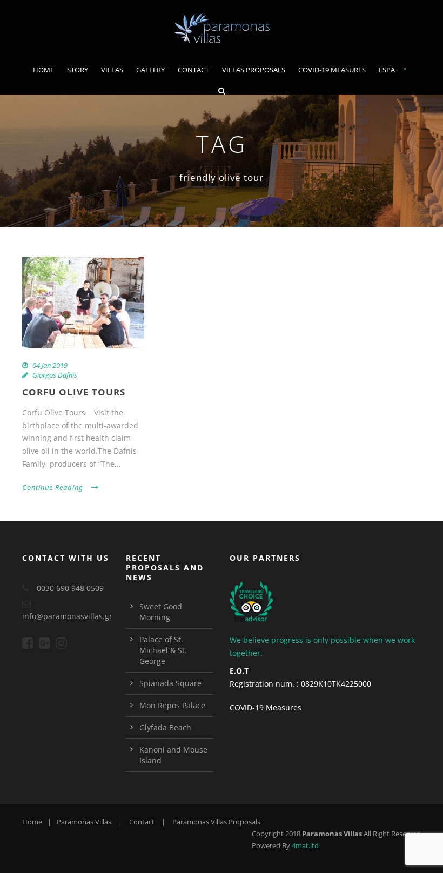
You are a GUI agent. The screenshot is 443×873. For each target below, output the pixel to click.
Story (77, 70)
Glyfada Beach (165, 727)
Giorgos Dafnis (54, 375)
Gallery (150, 70)
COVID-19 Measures (332, 70)
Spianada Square (170, 683)
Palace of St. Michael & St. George (163, 650)
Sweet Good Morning (160, 611)
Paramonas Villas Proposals (216, 822)
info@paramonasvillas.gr (67, 616)
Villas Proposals (253, 70)
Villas (112, 70)
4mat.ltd (305, 845)
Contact (193, 70)
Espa (387, 70)
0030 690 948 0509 (70, 588)
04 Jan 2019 (50, 365)
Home (43, 70)
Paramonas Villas (84, 822)
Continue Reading (52, 487)
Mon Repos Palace (172, 705)
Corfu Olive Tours (73, 392)
